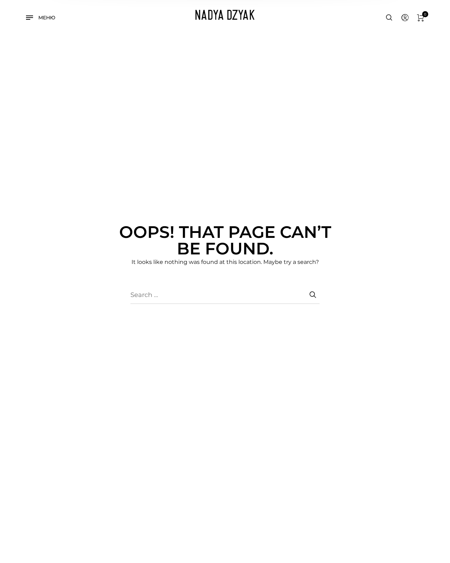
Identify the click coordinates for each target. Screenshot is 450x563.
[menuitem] (404, 18)
